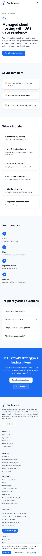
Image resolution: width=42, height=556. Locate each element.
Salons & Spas (7, 486)
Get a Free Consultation (14, 53)
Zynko (4, 438)
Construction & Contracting (11, 497)
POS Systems (6, 471)
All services (12, 13)
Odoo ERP (5, 457)
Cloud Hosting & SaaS (9, 468)
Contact (4, 542)
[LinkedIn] (4, 424)
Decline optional (19, 552)
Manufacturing (7, 491)
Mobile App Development (10, 462)
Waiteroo (5, 435)
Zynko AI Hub (6, 447)
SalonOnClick (6, 444)
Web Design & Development (11, 465)
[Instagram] (9, 424)
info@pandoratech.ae (12, 523)
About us (5, 537)
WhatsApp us (21, 387)
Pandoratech (13, 3)
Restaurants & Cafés (9, 480)
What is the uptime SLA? (14, 319)
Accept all (6, 552)
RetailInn (5, 441)
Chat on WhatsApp (10, 531)
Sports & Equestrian (8, 500)
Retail (4, 483)
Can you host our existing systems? (18, 328)
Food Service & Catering (10, 503)
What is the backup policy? (15, 336)
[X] (14, 424)
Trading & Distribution (9, 489)
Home (4, 13)
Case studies (6, 539)
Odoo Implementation (9, 460)
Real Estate (6, 494)
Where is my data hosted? (15, 311)
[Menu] (37, 3)
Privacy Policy (31, 552)
